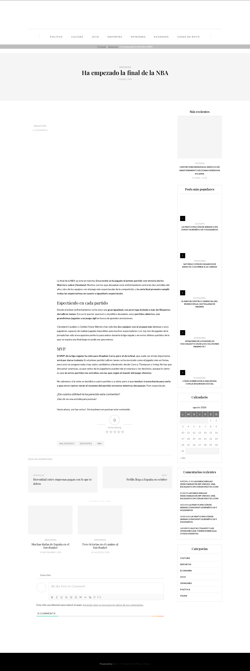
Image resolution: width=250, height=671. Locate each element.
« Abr (183, 457)
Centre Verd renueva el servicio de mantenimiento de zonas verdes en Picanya (199, 170)
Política (56, 36)
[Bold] (52, 597)
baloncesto (67, 443)
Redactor (40, 126)
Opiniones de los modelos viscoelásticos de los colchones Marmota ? (199, 344)
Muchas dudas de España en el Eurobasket (50, 546)
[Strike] (66, 597)
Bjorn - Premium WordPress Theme (132, 663)
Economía (161, 36)
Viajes (183, 595)
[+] (99, 597)
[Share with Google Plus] (127, 87)
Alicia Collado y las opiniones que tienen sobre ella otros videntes (198, 531)
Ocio (95, 36)
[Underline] (61, 597)
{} (94, 597)
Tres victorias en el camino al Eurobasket (100, 546)
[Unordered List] (75, 597)
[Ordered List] (71, 597)
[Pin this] (131, 87)
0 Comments (40, 130)
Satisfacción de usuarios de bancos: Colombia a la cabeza (199, 265)
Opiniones (138, 36)
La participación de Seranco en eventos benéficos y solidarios (199, 228)
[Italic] (56, 597)
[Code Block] (85, 597)
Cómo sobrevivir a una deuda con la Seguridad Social (199, 382)
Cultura (77, 36)
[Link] (90, 597)
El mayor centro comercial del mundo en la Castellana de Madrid (199, 304)
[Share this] (118, 87)
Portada (101, 46)
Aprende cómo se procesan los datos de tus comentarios (113, 604)
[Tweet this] (123, 87)
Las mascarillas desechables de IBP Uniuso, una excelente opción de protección (199, 484)
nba (99, 443)
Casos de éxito (188, 36)
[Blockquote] (80, 597)
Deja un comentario (40, 459)
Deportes (115, 36)
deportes (86, 443)
